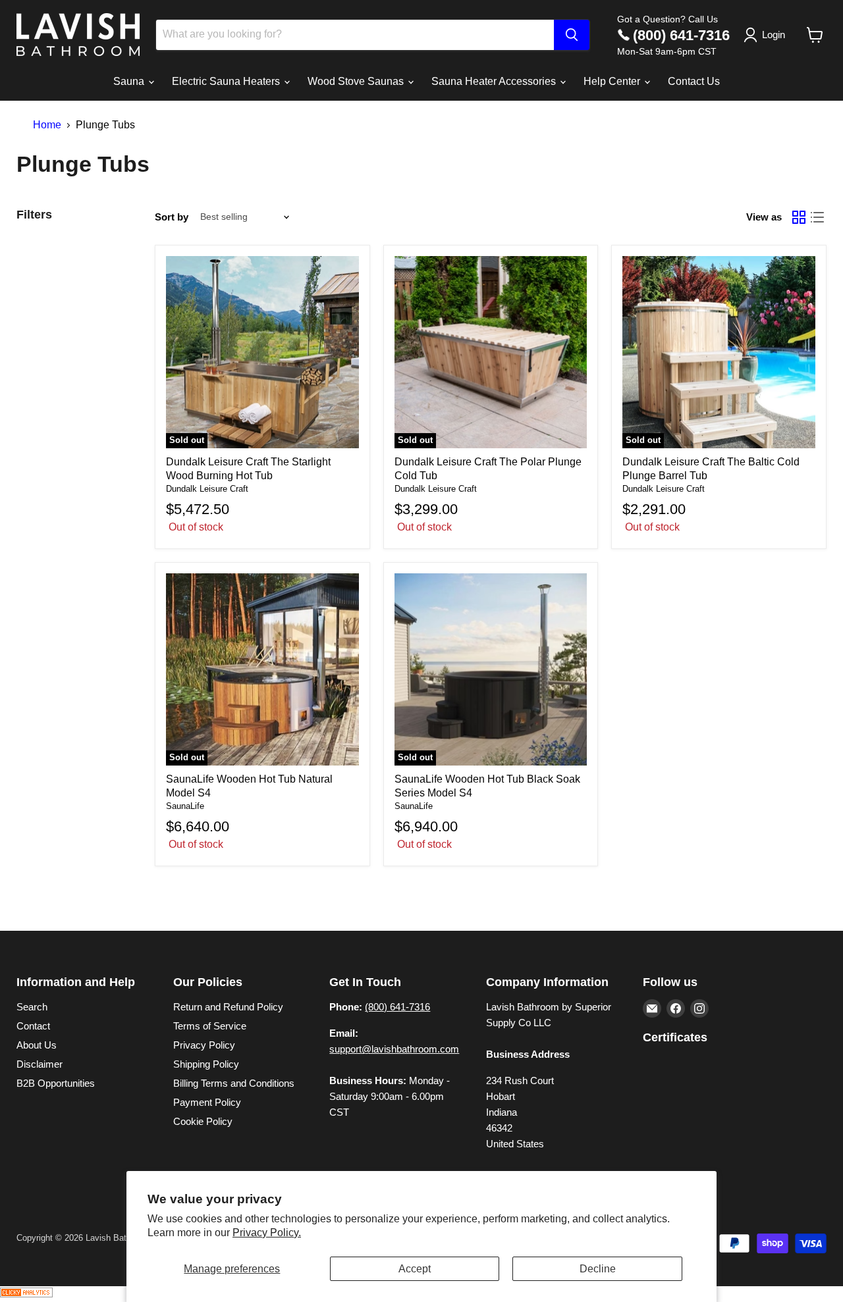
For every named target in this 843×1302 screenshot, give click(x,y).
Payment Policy (207, 1102)
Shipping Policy (206, 1064)
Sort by (171, 216)
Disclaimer (39, 1064)
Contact (33, 1025)
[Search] (571, 35)
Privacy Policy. (266, 1232)
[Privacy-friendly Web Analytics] (26, 1293)
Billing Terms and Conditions (233, 1083)
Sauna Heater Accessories (494, 81)
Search (31, 1006)
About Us (36, 1045)
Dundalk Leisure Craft (207, 489)
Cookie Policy (202, 1121)
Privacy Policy (204, 1045)
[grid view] (799, 217)
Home (47, 124)
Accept (414, 1268)
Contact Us (694, 81)
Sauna (130, 81)
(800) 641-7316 (681, 35)
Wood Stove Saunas (357, 81)
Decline (598, 1268)
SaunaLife (185, 806)
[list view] (817, 217)
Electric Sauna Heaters (227, 81)
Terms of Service (209, 1025)
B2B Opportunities (55, 1083)
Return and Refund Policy (228, 1006)
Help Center (613, 81)
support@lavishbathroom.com (394, 1049)
